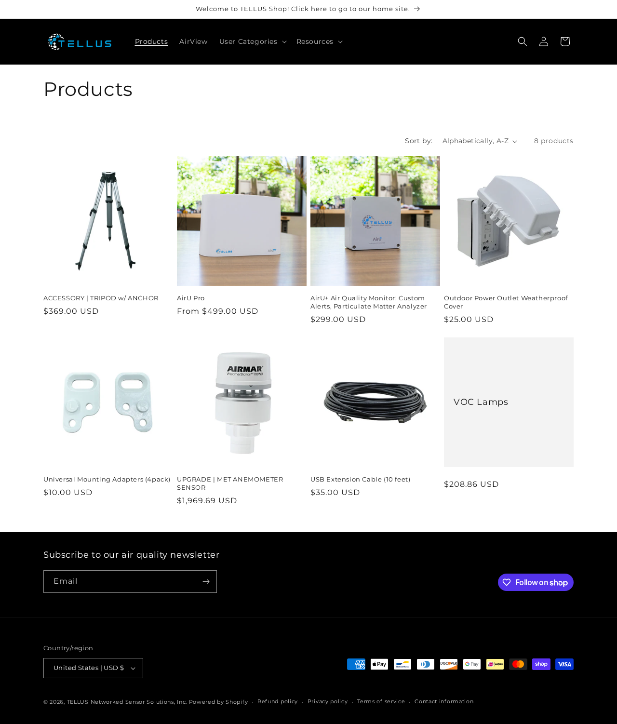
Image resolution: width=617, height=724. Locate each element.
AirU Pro (191, 298)
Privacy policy (328, 701)
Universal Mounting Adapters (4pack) (107, 479)
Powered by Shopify (218, 701)
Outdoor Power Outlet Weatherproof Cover (506, 302)
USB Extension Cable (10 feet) (360, 479)
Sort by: (418, 140)
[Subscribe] (205, 581)
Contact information (444, 701)
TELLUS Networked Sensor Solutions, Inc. (127, 701)
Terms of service (381, 701)
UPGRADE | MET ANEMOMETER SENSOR (230, 483)
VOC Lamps (481, 402)
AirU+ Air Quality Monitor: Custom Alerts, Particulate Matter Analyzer (368, 302)
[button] (252, 41)
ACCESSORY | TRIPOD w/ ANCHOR (101, 298)
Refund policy (277, 701)
